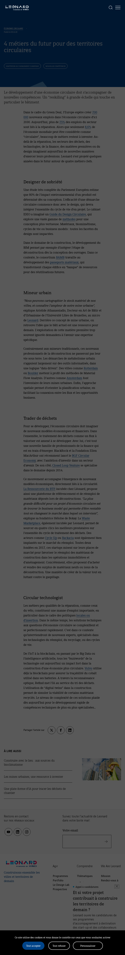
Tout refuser (59, 945)
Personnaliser (87, 945)
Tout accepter (33, 945)
